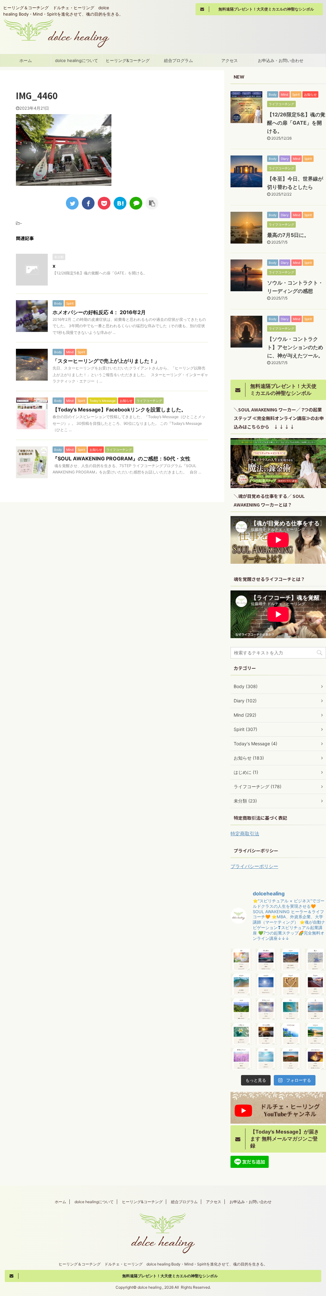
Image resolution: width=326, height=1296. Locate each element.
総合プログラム (178, 60)
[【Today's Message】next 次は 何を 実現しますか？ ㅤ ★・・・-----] (241, 1009)
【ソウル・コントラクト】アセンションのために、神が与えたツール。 (295, 347)
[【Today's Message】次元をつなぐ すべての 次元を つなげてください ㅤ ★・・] (266, 1009)
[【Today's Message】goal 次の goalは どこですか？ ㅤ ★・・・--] (290, 1059)
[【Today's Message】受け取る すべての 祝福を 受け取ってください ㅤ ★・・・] (266, 959)
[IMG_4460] (120, 203)
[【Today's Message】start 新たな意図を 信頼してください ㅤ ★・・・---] (290, 959)
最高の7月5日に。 (288, 235)
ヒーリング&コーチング (128, 60)
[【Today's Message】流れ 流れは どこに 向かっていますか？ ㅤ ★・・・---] (290, 1009)
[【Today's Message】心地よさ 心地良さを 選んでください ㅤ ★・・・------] (241, 1034)
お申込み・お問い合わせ (280, 60)
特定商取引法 (244, 834)
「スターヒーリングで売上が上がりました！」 (106, 361)
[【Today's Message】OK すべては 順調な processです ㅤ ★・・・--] (241, 959)
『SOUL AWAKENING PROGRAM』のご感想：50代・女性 (121, 458)
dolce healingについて (76, 60)
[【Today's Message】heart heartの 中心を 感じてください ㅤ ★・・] (290, 984)
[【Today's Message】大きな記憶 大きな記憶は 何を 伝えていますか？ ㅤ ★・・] (266, 1034)
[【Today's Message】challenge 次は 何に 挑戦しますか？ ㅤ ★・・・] (290, 1034)
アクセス (229, 60)
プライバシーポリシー (254, 866)
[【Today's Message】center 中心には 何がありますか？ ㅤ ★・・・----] (266, 984)
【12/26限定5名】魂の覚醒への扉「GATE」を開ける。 (296, 122)
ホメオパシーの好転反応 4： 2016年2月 (99, 312)
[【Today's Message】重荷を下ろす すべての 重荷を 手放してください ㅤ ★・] (241, 1059)
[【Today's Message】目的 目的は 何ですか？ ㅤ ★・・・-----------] (266, 1059)
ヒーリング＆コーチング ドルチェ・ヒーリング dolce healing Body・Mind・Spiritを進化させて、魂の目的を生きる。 (163, 1264)
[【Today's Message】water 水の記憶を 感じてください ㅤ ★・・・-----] (241, 984)
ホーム (25, 60)
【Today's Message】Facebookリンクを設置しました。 (119, 409)
